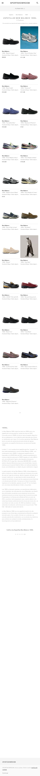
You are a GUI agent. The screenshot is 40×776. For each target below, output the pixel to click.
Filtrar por (20, 8)
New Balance (19, 14)
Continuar (5, 773)
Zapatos (11, 14)
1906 (26, 14)
